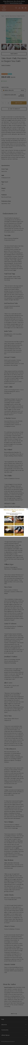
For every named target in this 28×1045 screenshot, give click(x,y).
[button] (9, 520)
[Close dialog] (27, 509)
